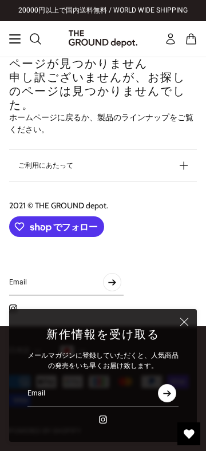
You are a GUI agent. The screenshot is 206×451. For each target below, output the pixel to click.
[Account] (170, 39)
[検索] (35, 39)
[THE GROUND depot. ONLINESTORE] (103, 39)
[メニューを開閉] (15, 38)
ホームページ (33, 117)
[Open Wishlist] (188, 433)
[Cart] (191, 39)
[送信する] (167, 393)
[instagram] (103, 419)
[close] (184, 321)
